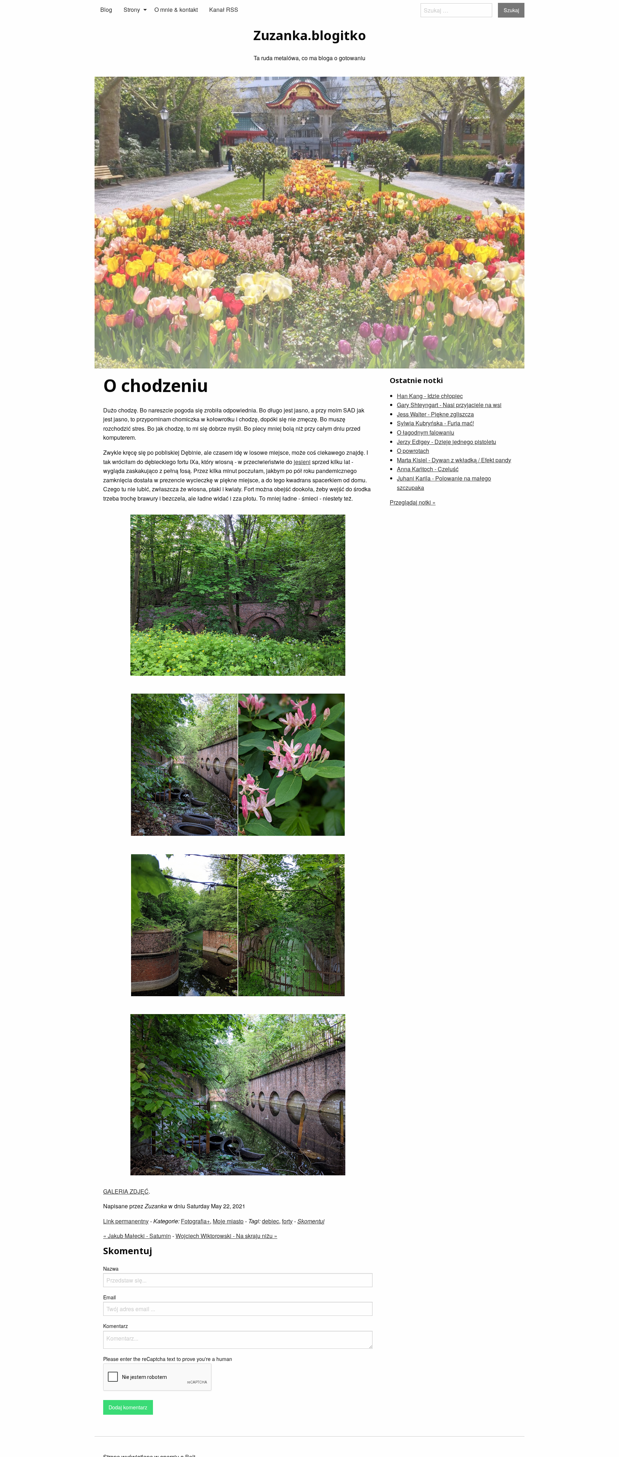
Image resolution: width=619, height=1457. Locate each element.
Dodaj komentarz (128, 1407)
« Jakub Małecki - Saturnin (137, 1236)
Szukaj (511, 10)
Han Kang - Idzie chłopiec (430, 396)
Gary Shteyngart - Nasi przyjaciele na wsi (449, 405)
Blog (106, 9)
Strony (132, 9)
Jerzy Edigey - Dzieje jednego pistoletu (446, 442)
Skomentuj (311, 1221)
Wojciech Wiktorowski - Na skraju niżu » (226, 1236)
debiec (270, 1221)
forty (287, 1221)
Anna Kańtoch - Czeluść (428, 469)
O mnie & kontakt (176, 9)
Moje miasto (228, 1221)
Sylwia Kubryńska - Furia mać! (435, 423)
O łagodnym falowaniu (425, 432)
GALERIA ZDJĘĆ (126, 1191)
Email (109, 1297)
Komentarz (115, 1325)
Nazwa (111, 1268)
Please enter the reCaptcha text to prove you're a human (167, 1358)
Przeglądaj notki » (413, 502)
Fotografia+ (195, 1221)
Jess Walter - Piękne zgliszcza (435, 414)
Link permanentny (126, 1221)
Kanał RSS (223, 9)
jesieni (302, 462)
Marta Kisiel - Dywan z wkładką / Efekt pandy (454, 460)
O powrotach (413, 450)
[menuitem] (106, 9)
